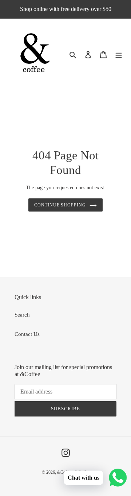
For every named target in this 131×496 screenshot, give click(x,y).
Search (22, 315)
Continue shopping (60, 205)
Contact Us (27, 334)
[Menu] (118, 54)
